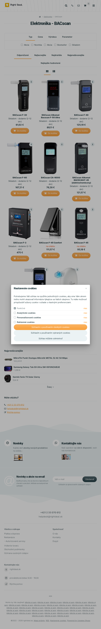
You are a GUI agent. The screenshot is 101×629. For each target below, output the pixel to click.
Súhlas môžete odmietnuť (50, 338)
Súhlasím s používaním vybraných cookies (50, 333)
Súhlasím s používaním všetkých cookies (50, 327)
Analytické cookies (26, 313)
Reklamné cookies (25, 322)
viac (85, 308)
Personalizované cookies (29, 317)
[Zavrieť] (86, 288)
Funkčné (21, 308)
